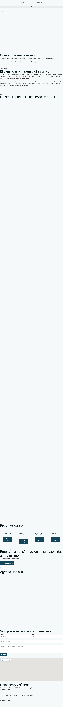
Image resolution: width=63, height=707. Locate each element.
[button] (31, 7)
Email (34, 634)
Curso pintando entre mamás (23, 535)
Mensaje (2, 643)
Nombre (2, 634)
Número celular (4, 639)
